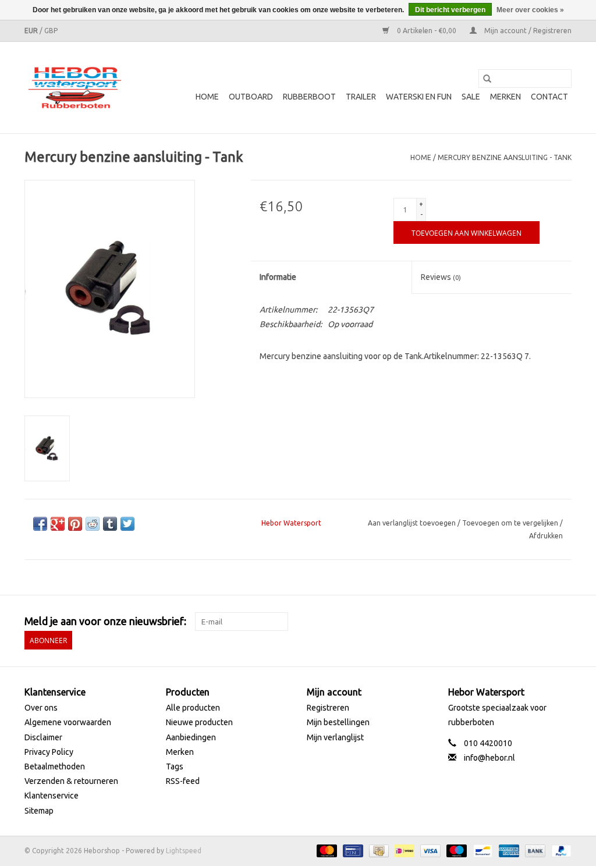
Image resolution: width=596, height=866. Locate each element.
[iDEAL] (403, 850)
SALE (471, 96)
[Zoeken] (487, 78)
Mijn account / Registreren (527, 30)
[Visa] (429, 850)
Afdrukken (546, 536)
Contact (549, 96)
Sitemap (39, 810)
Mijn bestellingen (338, 722)
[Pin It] (75, 524)
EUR (32, 30)
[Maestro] (455, 850)
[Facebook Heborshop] (501, 621)
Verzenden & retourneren (71, 781)
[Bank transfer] (534, 850)
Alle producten (193, 707)
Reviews (441, 277)
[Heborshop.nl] (74, 87)
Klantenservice (51, 795)
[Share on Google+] (58, 524)
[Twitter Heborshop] (521, 621)
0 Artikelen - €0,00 (426, 30)
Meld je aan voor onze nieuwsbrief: (105, 621)
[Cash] (378, 850)
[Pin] (351, 850)
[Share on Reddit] (93, 524)
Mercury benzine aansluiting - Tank (505, 157)
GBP (51, 30)
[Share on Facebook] (40, 524)
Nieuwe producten (199, 722)
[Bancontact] (481, 850)
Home (207, 96)
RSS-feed (183, 781)
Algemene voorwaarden (67, 722)
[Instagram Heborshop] (562, 621)
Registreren (328, 707)
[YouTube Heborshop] (542, 621)
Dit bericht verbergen (450, 10)
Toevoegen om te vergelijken (511, 523)
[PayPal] (559, 850)
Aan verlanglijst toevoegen (412, 523)
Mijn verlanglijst (335, 737)
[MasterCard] (326, 850)
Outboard (251, 96)
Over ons (41, 707)
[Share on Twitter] (127, 524)
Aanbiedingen (191, 737)
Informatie (278, 277)
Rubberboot (309, 96)
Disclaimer (43, 737)
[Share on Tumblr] (110, 524)
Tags (174, 766)
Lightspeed (183, 850)
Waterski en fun (419, 96)
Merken (505, 96)
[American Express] (508, 850)
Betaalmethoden (54, 766)
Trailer (361, 96)
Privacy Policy (48, 752)
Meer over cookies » (530, 10)
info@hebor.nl (489, 757)
